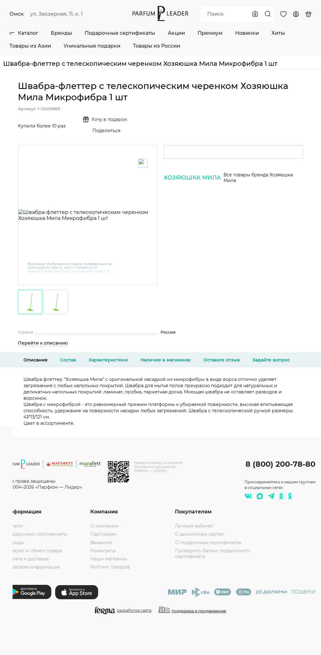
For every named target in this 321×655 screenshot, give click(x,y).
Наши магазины (108, 559)
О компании (104, 526)
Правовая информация (33, 567)
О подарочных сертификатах (208, 542)
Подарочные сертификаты (120, 33)
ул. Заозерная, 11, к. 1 (56, 14)
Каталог (28, 33)
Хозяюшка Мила (192, 177)
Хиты (278, 33)
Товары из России (156, 46)
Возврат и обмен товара (34, 551)
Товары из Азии (30, 46)
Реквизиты (103, 551)
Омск (16, 14)
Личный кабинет (194, 526)
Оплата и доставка (27, 559)
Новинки (247, 33)
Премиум (210, 33)
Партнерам (103, 534)
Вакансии (101, 542)
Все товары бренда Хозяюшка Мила (258, 177)
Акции (176, 33)
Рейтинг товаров (110, 567)
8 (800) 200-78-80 (280, 464)
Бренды (61, 33)
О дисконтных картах (199, 534)
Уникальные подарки (92, 46)
